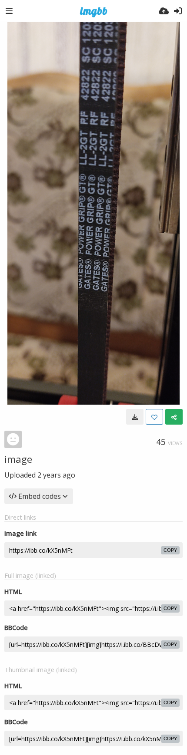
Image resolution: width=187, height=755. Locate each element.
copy (170, 550)
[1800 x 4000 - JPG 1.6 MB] (135, 417)
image (18, 458)
